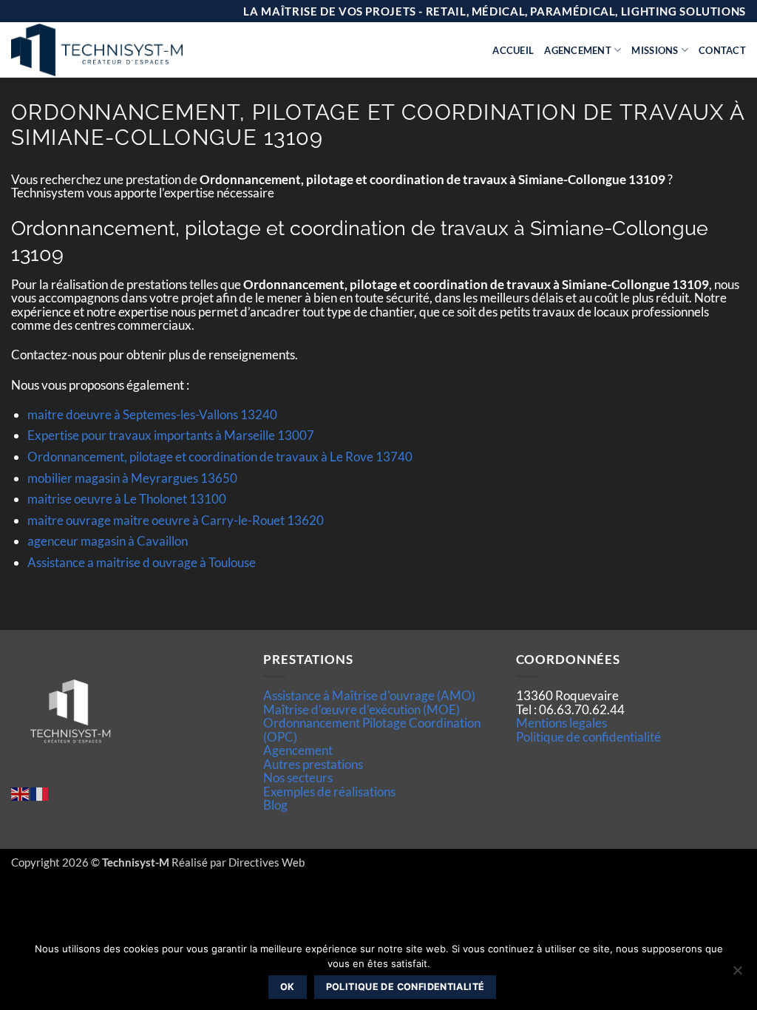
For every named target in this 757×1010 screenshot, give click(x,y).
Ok (287, 986)
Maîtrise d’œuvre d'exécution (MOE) (361, 709)
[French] (40, 792)
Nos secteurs (298, 777)
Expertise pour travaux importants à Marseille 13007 (170, 435)
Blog (275, 805)
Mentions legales (561, 723)
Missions (654, 50)
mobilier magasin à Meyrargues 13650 (132, 478)
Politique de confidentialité (588, 737)
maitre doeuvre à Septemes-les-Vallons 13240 (152, 414)
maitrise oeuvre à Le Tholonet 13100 (126, 498)
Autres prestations (313, 764)
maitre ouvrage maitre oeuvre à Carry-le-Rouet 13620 (175, 520)
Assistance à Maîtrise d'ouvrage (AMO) (369, 695)
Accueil (513, 50)
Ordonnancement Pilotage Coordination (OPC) (372, 729)
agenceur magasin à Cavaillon (107, 541)
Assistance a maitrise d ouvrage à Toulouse (141, 562)
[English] (20, 792)
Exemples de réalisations (329, 791)
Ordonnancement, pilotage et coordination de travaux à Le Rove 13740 (220, 456)
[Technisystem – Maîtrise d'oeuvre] (134, 50)
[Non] (737, 974)
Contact (722, 50)
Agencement (577, 50)
